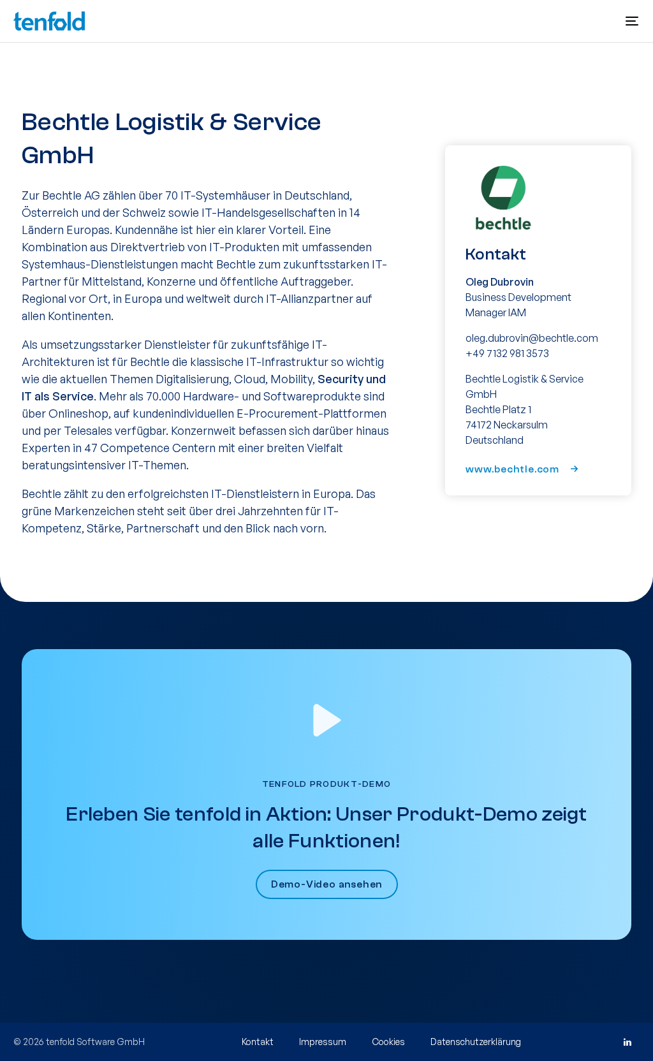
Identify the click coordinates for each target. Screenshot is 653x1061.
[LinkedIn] (627, 1042)
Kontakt (258, 1041)
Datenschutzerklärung (475, 1041)
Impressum (322, 1041)
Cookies (388, 1041)
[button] (632, 21)
